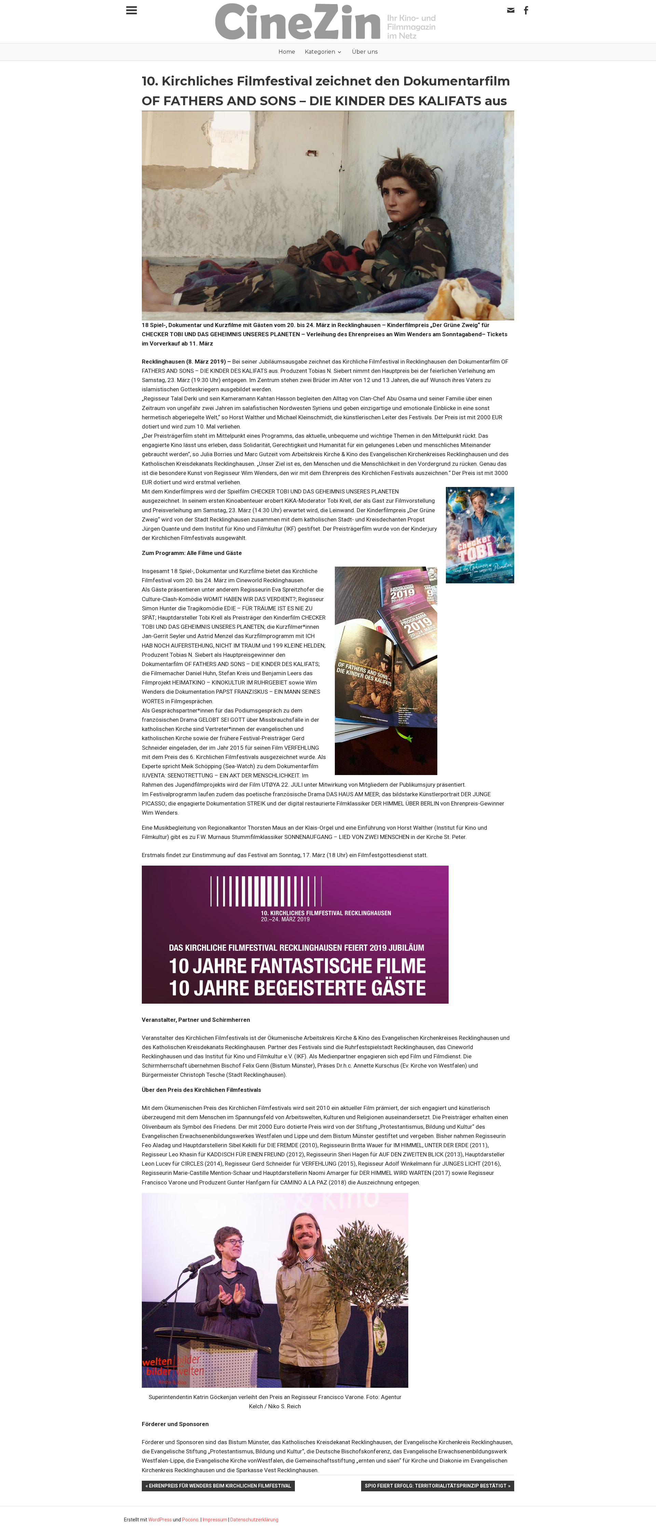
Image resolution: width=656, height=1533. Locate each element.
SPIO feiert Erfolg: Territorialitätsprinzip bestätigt (436, 1487)
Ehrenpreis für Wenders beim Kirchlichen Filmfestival (220, 1487)
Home (286, 52)
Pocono (190, 1519)
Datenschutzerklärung (254, 1519)
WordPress (160, 1519)
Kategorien (320, 52)
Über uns (365, 52)
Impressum (215, 1519)
